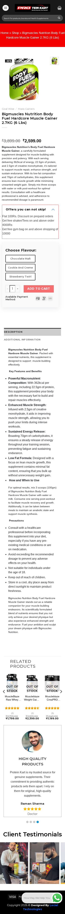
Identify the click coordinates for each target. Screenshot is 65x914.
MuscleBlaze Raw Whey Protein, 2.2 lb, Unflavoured (12, 698)
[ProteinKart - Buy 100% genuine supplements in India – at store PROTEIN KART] (32, 8)
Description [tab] (13, 332)
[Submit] (59, 18)
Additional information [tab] (22, 339)
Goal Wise (8, 108)
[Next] (41, 79)
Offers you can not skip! (26, 209)
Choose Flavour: (20, 250)
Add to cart (38, 288)
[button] (27, 822)
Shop (15, 33)
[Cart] (59, 8)
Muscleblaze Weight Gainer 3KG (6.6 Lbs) (32, 698)
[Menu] (6, 8)
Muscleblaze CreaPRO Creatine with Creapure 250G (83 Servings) (52, 698)
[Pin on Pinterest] (5, 317)
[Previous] (7, 79)
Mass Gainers (26, 108)
